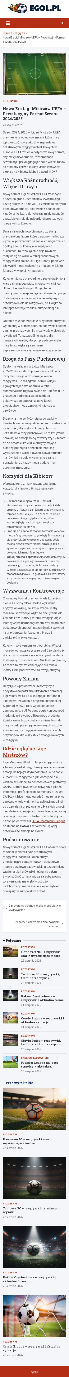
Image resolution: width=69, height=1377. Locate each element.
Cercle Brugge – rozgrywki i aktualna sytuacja (42, 1020)
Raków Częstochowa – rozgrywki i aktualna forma (42, 998)
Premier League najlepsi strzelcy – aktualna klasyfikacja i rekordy (39, 1066)
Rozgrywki (10, 101)
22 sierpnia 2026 (31, 960)
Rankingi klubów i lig (35, 1058)
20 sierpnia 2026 (31, 1049)
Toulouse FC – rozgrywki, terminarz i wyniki (40, 976)
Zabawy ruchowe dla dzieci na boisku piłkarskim (37, 924)
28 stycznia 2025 (13, 125)
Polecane (13, 940)
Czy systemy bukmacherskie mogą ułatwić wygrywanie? (35, 907)
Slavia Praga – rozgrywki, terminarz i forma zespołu (41, 1042)
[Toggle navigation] (8, 23)
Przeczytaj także (20, 1083)
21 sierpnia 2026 (31, 1005)
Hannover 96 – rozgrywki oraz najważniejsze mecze (40, 954)
